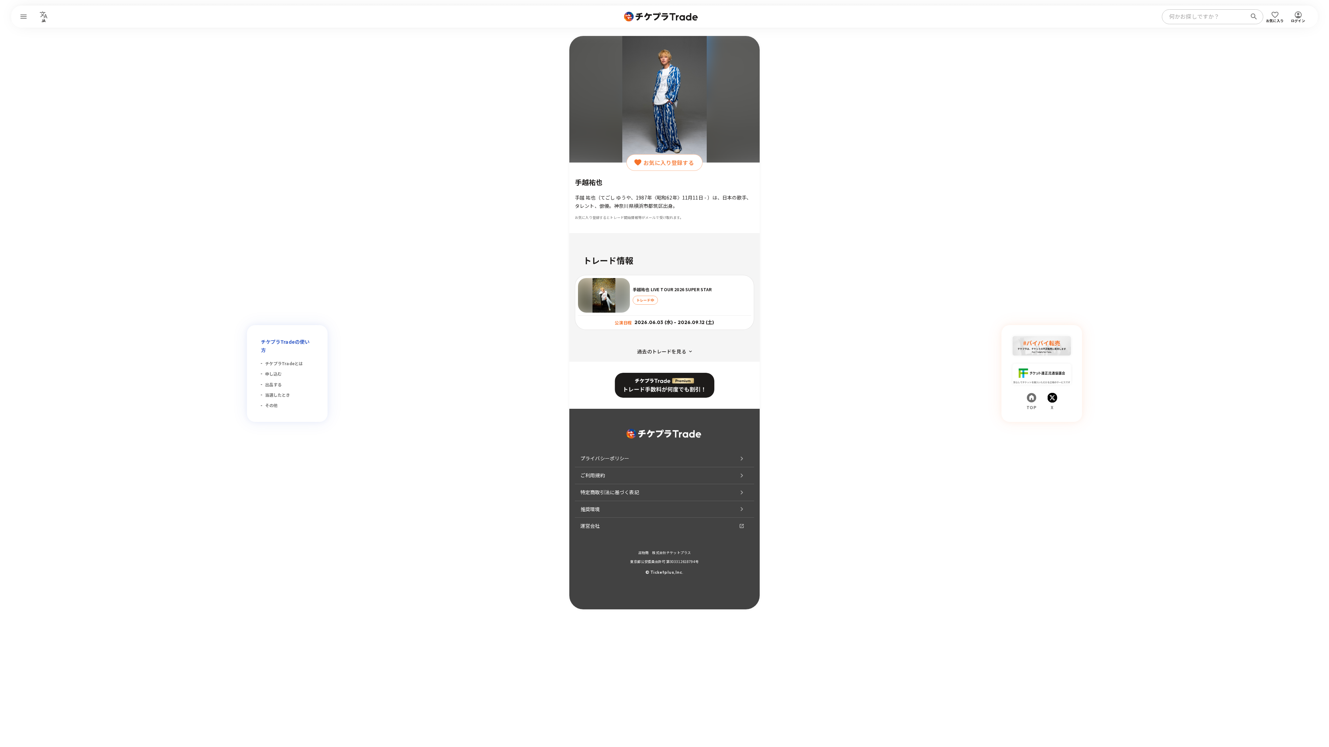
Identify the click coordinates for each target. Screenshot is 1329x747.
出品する (273, 384)
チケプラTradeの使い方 (285, 345)
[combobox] (1205, 16)
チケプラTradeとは (284, 363)
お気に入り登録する (668, 162)
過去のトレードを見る (661, 351)
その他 (271, 405)
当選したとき (277, 395)
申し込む (273, 374)
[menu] (23, 16)
